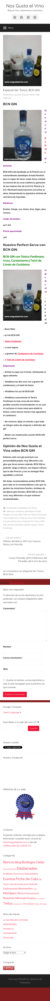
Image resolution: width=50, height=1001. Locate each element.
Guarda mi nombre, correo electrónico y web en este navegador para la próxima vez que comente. (24, 684)
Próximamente (31, 893)
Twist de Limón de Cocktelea (20, 360)
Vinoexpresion (10, 933)
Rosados (31, 898)
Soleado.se (8, 929)
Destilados (22, 508)
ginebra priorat (30, 525)
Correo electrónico (13, 658)
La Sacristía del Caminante (15, 920)
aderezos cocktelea (15, 511)
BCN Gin (46, 145)
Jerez (35, 889)
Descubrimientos (9, 869)
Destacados (12, 508)
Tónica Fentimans (13, 341)
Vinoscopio (8, 937)
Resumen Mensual (14, 898)
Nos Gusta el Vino (25, 6)
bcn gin (14, 515)
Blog (18, 862)
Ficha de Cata (27, 879)
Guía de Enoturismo (19, 884)
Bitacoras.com (16, 583)
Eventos (9, 879)
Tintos (8, 903)
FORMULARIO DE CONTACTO (17, 846)
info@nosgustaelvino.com (15, 842)
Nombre (7, 647)
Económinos (18, 874)
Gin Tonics (32, 508)
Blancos (8, 862)
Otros (20, 893)
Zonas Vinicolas (40, 904)
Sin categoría (40, 898)
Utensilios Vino (17, 904)
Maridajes (9, 893)
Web (5, 669)
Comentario (9, 608)
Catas (40, 862)
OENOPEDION (10, 924)
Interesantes (25, 888)
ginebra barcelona (15, 525)
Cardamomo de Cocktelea (30, 353)
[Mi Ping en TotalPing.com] (8, 969)
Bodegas (28, 862)
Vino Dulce (28, 903)
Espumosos (31, 873)
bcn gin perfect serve (12, 521)
